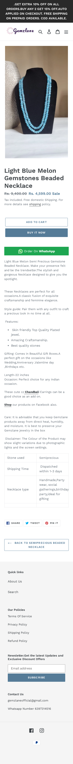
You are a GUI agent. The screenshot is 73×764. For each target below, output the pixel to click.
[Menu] (66, 31)
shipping (35, 204)
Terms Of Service (20, 616)
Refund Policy (17, 641)
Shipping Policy (18, 632)
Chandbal (31, 392)
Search (13, 592)
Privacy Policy (17, 624)
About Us (15, 581)
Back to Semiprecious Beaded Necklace (39, 544)
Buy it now (36, 232)
